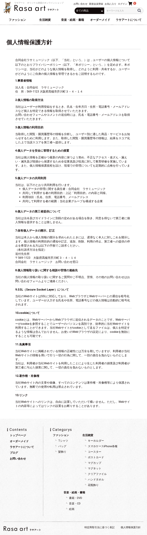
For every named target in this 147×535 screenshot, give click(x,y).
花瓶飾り (93, 485)
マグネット (94, 468)
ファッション (17, 19)
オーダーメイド (100, 19)
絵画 (71, 509)
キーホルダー (96, 440)
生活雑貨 (45, 19)
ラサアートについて (129, 19)
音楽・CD (74, 503)
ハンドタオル (96, 479)
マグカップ (94, 463)
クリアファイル (97, 474)
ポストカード (96, 457)
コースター (94, 451)
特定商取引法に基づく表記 (99, 527)
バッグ (62, 446)
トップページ (18, 435)
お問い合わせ (18, 458)
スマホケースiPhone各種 (102, 446)
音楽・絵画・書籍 (72, 19)
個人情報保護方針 (131, 527)
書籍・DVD (75, 498)
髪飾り (62, 451)
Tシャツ (63, 440)
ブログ (14, 452)
